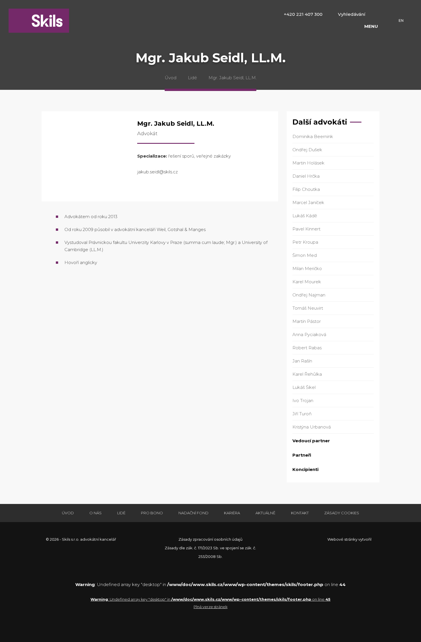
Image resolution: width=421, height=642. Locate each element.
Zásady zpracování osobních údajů (210, 539)
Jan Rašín (302, 361)
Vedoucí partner (311, 440)
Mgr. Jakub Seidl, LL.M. (232, 77)
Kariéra (232, 513)
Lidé (192, 77)
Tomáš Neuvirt (307, 308)
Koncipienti (305, 469)
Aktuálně (265, 513)
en (401, 20)
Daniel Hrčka (306, 176)
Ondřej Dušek (307, 149)
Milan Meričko (307, 268)
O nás (95, 513)
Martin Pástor (306, 321)
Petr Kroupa (305, 242)
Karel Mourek (306, 281)
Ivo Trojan (302, 400)
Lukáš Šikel (304, 387)
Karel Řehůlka (307, 374)
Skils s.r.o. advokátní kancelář (39, 21)
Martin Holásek (308, 163)
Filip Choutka (306, 189)
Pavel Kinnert (306, 229)
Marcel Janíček (308, 202)
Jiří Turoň (302, 413)
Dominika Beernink (312, 136)
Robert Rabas (307, 347)
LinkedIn (375, 14)
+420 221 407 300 (303, 14)
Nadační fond (193, 513)
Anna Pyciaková (309, 334)
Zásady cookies (341, 513)
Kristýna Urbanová (311, 427)
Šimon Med (304, 255)
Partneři (301, 455)
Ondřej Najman (308, 295)
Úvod (170, 77)
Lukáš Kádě (304, 215)
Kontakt (300, 513)
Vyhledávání (351, 14)
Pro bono (152, 513)
